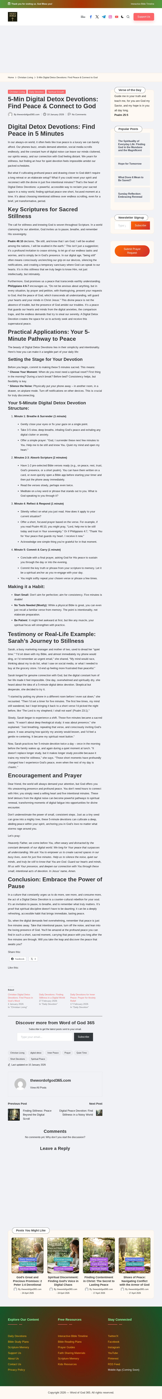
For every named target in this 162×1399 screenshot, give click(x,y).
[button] (144, 16)
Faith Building (28, 1264)
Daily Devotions (17, 1336)
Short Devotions (17, 1059)
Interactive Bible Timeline (142, 4)
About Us (13, 1358)
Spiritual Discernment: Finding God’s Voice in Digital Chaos (63, 1281)
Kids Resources (67, 1364)
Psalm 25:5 (121, 114)
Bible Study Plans (18, 1341)
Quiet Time (82, 1053)
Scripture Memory (18, 1347)
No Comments (79, 114)
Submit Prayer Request (132, 251)
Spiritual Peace (38, 1059)
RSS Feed (114, 1364)
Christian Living (17, 92)
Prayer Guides (66, 1347)
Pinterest (113, 1358)
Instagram (114, 1347)
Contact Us (14, 1364)
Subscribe (83, 1036)
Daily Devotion (36, 92)
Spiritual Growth (56, 92)
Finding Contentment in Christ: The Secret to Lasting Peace (99, 1281)
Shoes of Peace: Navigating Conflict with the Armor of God (135, 1281)
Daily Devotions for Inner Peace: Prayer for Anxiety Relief (83, 997)
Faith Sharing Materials (71, 1353)
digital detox (35, 1053)
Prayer (68, 1053)
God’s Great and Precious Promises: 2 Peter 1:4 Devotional (27, 1281)
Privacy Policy (16, 1369)
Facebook (113, 1341)
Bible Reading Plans (70, 1341)
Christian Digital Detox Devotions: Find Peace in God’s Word (20, 997)
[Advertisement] (81, 49)
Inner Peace (53, 1053)
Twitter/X (113, 1336)
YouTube (113, 1353)
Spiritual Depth (27, 1268)
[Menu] (83, 17)
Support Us (14, 1353)
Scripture (63, 1264)
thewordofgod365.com (50, 1080)
